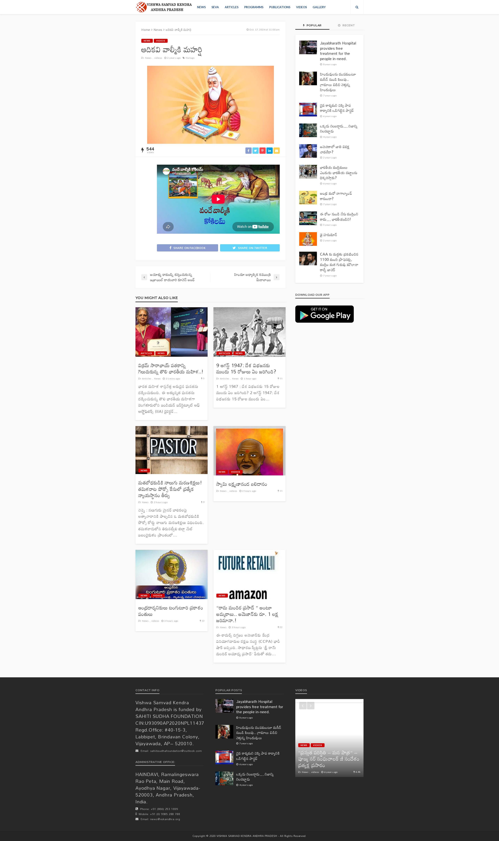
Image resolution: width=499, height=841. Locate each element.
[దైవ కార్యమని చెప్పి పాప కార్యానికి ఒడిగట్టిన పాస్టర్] (308, 109)
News (201, 7)
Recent (348, 25)
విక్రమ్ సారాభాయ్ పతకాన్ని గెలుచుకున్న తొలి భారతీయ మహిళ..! (170, 368)
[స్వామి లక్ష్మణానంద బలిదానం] (249, 451)
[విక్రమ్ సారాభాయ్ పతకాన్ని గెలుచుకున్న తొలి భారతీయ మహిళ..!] (171, 332)
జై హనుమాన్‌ (328, 234)
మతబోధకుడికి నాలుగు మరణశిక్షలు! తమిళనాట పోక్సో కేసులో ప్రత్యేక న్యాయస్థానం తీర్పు (170, 489)
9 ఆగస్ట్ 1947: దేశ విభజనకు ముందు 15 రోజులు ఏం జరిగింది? (246, 368)
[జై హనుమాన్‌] (308, 239)
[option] (329, 738)
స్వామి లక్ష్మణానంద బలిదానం (241, 484)
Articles (231, 7)
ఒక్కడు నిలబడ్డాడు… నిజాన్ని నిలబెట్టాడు (339, 128)
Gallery (319, 7)
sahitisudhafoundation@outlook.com (176, 750)
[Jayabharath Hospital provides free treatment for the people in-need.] (308, 47)
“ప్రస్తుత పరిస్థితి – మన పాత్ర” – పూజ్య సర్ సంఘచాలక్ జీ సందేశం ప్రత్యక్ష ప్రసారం (329, 758)
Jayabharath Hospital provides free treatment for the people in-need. (338, 51)
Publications (279, 7)
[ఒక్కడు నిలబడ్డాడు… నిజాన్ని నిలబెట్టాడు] (308, 130)
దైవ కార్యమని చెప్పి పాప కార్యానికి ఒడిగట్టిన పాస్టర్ (337, 108)
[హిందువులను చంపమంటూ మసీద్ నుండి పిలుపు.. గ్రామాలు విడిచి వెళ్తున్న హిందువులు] (308, 78)
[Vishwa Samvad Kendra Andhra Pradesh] (163, 7)
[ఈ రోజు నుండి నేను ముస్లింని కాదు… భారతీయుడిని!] (308, 218)
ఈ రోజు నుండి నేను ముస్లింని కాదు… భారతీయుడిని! (339, 216)
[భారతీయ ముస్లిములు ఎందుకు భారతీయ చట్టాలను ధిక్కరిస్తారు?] (308, 172)
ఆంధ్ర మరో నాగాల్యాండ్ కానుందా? (336, 196)
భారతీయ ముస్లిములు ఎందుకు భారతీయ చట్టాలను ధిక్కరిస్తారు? (338, 172)
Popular (314, 25)
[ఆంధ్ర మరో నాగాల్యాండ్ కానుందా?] (308, 197)
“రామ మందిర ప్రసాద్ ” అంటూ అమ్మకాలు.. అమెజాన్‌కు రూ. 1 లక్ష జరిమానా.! (247, 614)
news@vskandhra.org (165, 819)
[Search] (357, 7)
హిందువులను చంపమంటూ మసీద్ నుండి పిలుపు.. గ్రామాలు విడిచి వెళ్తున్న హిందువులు (338, 82)
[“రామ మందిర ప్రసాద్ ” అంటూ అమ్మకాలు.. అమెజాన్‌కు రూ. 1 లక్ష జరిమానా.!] (249, 574)
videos (301, 7)
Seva (215, 7)
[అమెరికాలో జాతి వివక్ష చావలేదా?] (308, 151)
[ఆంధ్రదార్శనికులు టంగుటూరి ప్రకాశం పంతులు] (171, 574)
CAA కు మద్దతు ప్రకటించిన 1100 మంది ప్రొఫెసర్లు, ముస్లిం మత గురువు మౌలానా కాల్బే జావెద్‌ (339, 262)
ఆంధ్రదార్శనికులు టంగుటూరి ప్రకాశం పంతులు (170, 611)
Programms (253, 7)
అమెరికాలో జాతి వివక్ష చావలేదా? (335, 149)
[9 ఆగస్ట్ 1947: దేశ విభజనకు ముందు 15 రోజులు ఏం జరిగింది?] (249, 332)
